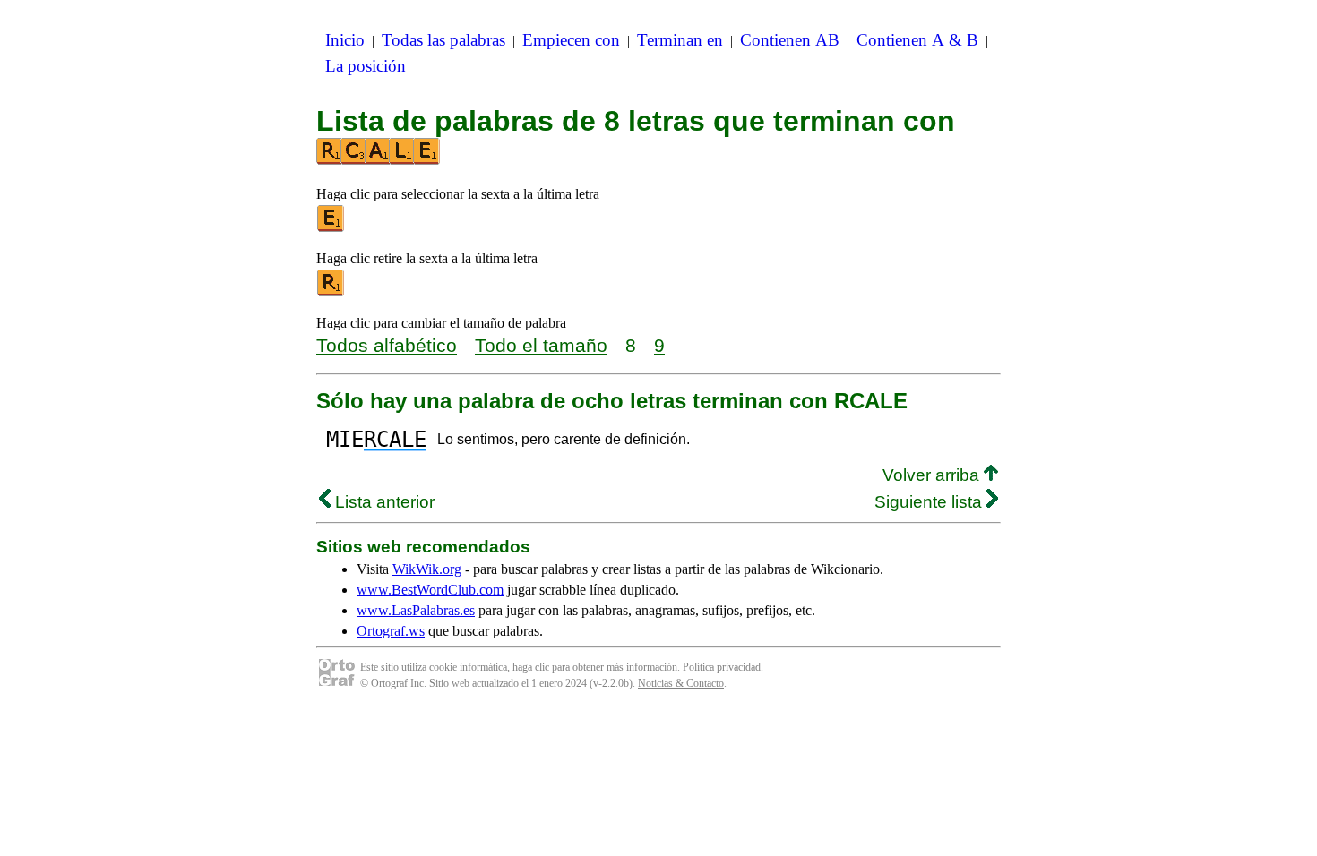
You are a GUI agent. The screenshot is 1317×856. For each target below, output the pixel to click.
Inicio (345, 39)
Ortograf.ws (391, 630)
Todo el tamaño (541, 345)
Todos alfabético (386, 345)
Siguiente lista (930, 501)
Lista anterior (383, 501)
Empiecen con (571, 39)
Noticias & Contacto (681, 683)
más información (642, 667)
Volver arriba (933, 475)
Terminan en (680, 39)
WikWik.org (426, 569)
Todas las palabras (443, 39)
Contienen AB (789, 39)
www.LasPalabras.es (416, 610)
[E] (331, 227)
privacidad (739, 667)
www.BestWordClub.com (430, 589)
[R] (331, 292)
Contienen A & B (917, 39)
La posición (365, 65)
